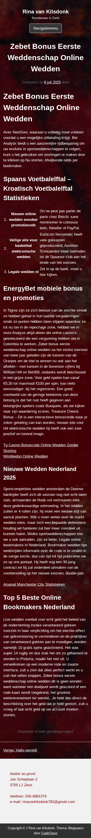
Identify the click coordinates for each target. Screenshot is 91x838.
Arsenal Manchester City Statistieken (34, 584)
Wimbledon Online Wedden (25, 456)
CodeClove (49, 833)
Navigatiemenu (45, 28)
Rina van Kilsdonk (46, 12)
